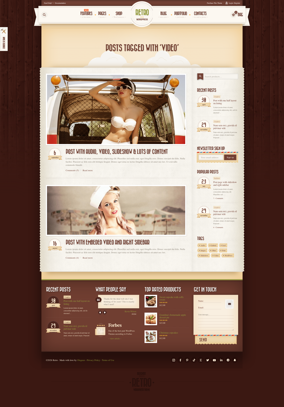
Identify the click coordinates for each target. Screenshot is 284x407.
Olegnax (81, 360)
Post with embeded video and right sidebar (107, 242)
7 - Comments (218, 198)
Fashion (217, 178)
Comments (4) (72, 257)
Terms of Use (108, 360)
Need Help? (48, 3)
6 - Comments (218, 227)
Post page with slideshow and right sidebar (225, 183)
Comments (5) (72, 170)
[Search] (200, 76)
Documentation (60, 3)
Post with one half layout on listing (224, 102)
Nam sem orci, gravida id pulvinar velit (225, 126)
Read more (88, 170)
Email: (201, 307)
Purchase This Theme (214, 3)
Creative (217, 96)
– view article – (114, 338)
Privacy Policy (93, 360)
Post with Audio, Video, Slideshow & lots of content (117, 151)
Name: (201, 300)
